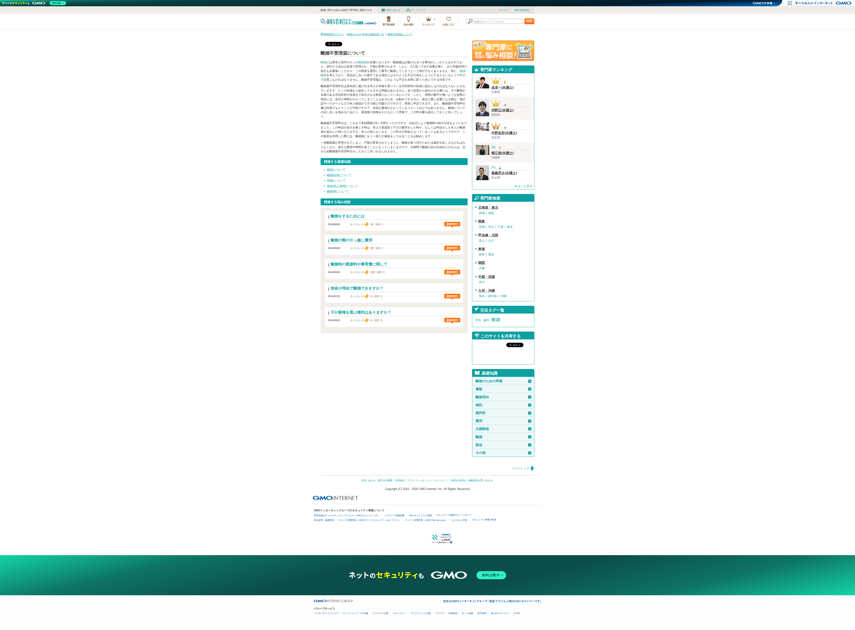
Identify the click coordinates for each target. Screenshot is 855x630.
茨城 (482, 226)
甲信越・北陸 (488, 235)
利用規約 (400, 480)
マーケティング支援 (421, 613)
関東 (481, 221)
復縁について (336, 169)
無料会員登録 (521, 10)
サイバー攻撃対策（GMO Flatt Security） (426, 520)
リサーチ (439, 613)
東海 (481, 249)
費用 (503, 421)
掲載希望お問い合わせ (480, 480)
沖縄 (503, 296)
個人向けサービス (500, 613)
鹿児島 (492, 296)
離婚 (323, 62)
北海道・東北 (488, 207)
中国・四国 (486, 277)
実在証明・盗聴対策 (324, 520)
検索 (529, 21)
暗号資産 (481, 613)
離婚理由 (503, 397)
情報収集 (452, 613)
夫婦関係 (503, 429)
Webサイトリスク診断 (420, 515)
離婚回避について (339, 175)
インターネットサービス (326, 613)
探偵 (503, 445)
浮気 (478, 320)
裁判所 (503, 413)
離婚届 (362, 62)
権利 (503, 405)
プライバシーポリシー (419, 480)
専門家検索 (389, 24)
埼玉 (491, 226)
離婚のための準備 (503, 381)
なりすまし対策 (459, 520)
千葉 (500, 226)
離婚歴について (338, 191)
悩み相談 (408, 24)
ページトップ (520, 468)
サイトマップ (418, 10)
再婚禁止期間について (342, 186)
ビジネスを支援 (380, 613)
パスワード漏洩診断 (395, 515)
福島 (491, 213)
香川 (482, 282)
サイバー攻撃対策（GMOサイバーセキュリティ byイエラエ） (370, 520)
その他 (503, 453)
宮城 (482, 213)
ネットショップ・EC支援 (355, 613)
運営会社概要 (385, 480)
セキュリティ (399, 613)
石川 (491, 240)
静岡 (482, 254)
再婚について (336, 180)
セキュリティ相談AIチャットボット (454, 515)
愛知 (491, 254)
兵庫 (482, 268)
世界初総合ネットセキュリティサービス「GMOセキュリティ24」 (347, 515)
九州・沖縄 (486, 290)
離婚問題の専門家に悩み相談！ (503, 51)
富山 (482, 240)
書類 (503, 389)
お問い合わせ (393, 10)
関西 (481, 263)
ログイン (504, 10)
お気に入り (448, 24)
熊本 (482, 296)
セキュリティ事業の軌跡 (484, 519)
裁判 (486, 320)
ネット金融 (467, 613)
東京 (510, 226)
